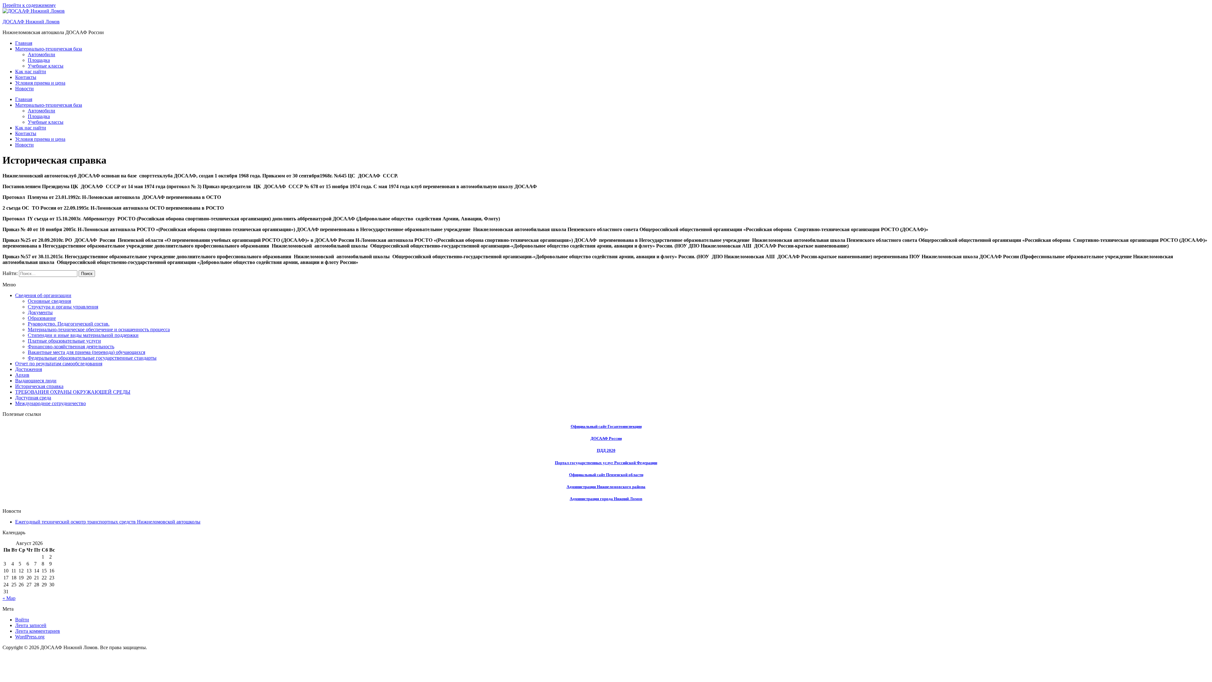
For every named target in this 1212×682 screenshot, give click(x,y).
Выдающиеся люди (35, 380)
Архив (22, 375)
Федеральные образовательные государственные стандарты (92, 358)
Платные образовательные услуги (64, 341)
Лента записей (30, 625)
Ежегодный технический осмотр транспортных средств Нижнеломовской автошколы (107, 521)
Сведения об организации (43, 295)
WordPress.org (30, 636)
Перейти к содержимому (29, 5)
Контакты (25, 77)
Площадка (39, 60)
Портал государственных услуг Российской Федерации (606, 462)
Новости (24, 88)
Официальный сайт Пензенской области (606, 474)
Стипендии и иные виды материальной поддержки (83, 335)
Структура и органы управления (63, 306)
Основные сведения (49, 301)
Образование (42, 318)
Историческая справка (39, 386)
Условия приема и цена (40, 83)
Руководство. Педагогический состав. (69, 323)
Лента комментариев (37, 631)
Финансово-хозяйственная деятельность (71, 346)
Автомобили (41, 54)
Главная (23, 43)
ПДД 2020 (606, 450)
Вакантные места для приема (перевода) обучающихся (86, 352)
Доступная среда (33, 397)
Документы (40, 312)
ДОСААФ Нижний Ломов (31, 21)
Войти (22, 619)
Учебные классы (45, 66)
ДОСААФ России (606, 438)
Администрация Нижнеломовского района (606, 486)
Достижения (28, 369)
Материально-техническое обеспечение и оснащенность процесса (99, 329)
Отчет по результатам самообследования (58, 363)
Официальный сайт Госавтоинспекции (606, 426)
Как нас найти (30, 71)
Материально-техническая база (48, 48)
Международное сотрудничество (50, 403)
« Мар (9, 598)
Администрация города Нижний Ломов (606, 498)
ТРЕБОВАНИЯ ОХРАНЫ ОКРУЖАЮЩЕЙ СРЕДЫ (72, 392)
